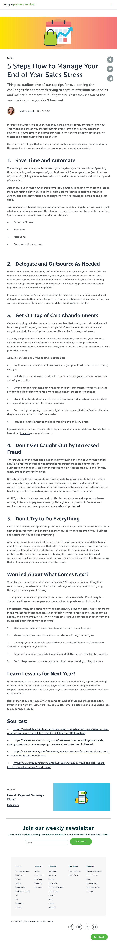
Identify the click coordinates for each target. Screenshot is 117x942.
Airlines (37, 871)
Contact (52, 895)
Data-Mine (19, 903)
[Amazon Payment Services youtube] (95, 927)
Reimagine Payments (94, 871)
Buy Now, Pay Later (22, 891)
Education (38, 887)
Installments (19, 875)
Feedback (99, 937)
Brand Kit (52, 907)
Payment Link (20, 887)
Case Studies (53, 891)
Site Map (89, 891)
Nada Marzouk (26, 111)
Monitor (18, 883)
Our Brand (52, 871)
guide (10, 57)
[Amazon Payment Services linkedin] (87, 927)
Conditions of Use (92, 887)
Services (18, 866)
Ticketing (38, 879)
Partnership (53, 883)
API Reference (74, 875)
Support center (92, 875)
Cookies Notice (91, 883)
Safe (16, 899)
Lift (16, 895)
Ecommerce (39, 875)
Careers (51, 903)
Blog (50, 899)
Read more (13, 804)
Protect (18, 879)
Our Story (52, 875)
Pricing (51, 879)
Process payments (22, 871)
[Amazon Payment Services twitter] (79, 927)
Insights (18, 907)
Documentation (75, 871)
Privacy (88, 879)
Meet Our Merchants (56, 887)
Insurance (38, 883)
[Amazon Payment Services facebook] (71, 927)
